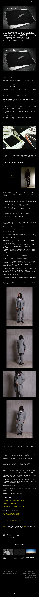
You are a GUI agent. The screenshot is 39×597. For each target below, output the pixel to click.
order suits (9, 527)
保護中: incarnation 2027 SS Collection (8, 558)
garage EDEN (5, 527)
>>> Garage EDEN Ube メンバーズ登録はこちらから (13, 514)
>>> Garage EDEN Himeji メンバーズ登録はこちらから (13, 520)
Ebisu (19, 40)
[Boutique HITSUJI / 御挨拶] (19, 552)
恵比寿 (21, 527)
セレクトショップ (16, 527)
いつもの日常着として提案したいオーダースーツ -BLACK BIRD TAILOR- (29, 575)
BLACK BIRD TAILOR (14, 40)
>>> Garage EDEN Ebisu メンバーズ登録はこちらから (12, 513)
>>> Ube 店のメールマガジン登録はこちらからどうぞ (13, 503)
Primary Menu (32, 2)
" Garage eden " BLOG (6, 40)
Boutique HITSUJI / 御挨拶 (19, 557)
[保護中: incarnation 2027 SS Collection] (8, 552)
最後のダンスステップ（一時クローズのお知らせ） (31, 557)
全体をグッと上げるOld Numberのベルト (10, 574)
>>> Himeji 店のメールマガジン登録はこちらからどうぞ (14, 506)
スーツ (12, 527)
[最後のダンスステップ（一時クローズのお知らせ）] (31, 551)
